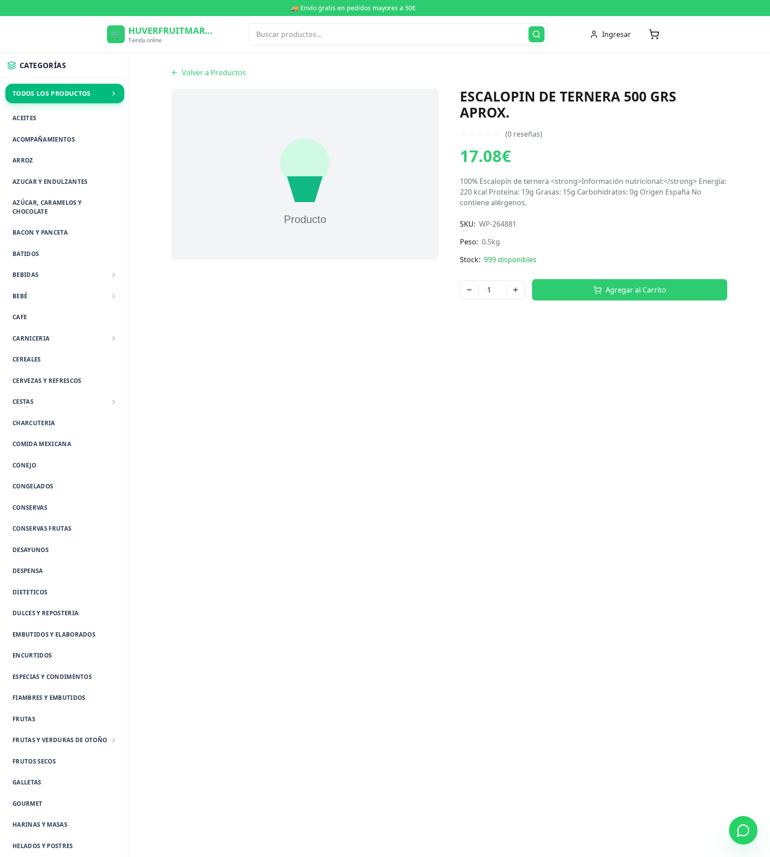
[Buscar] (536, 34)
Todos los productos (51, 93)
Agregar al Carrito (636, 290)
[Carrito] (654, 34)
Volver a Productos (214, 72)
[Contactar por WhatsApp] (743, 830)
